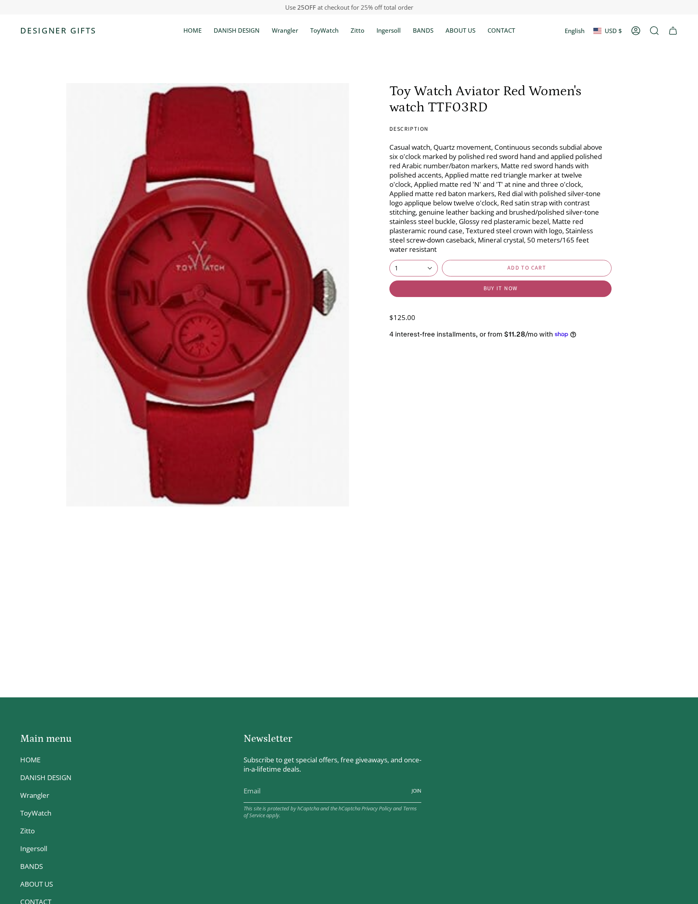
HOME (30, 759)
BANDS (31, 866)
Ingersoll (33, 848)
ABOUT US (36, 884)
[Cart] (673, 31)
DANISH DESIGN (45, 777)
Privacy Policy (377, 808)
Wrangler (34, 795)
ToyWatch (35, 813)
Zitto (27, 830)
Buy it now (501, 289)
